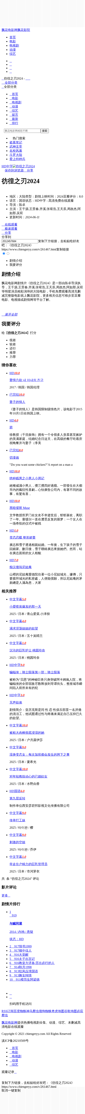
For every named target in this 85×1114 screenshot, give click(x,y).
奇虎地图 (58, 1011)
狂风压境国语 (23, 971)
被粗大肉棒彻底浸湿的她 (26, 732)
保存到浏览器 (14, 170)
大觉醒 (18, 954)
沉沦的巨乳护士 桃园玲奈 (27, 650)
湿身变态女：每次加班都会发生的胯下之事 (39, 754)
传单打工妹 (17, 820)
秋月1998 (20, 967)
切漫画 (14, 457)
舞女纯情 (20, 975)
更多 (6, 895)
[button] (15, 260)
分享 (28, 170)
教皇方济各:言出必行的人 (32, 963)
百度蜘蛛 (20, 1011)
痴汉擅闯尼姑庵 (20, 567)
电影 (12, 41)
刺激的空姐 (17, 842)
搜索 (44, 130)
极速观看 (9, 228)
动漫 (12, 49)
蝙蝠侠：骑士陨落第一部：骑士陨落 (34, 672)
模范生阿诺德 (24, 979)
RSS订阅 (8, 1011)
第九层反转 (17, 798)
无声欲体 (15, 702)
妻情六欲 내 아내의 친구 (26, 380)
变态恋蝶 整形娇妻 (22, 537)
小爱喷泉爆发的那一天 (25, 606)
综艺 (12, 53)
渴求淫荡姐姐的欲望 (23, 628)
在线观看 (9, 224)
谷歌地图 (70, 1011)
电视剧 (14, 45)
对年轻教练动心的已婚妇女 (28, 776)
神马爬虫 (32, 1011)
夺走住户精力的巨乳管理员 (28, 864)
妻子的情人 (17, 402)
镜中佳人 (20, 950)
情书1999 (20, 946)
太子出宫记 (22, 958)
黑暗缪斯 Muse (19, 508)
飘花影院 (23, 30)
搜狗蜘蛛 (45, 1011)
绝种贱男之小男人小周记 (26, 478)
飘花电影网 (9, 30)
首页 (12, 37)
